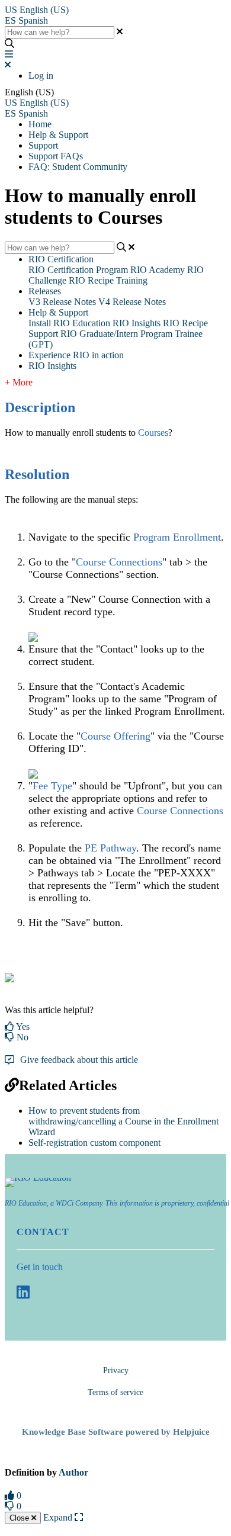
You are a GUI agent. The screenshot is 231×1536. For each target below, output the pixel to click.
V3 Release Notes (62, 302)
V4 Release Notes (132, 302)
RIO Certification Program (78, 270)
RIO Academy (157, 270)
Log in (40, 75)
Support (43, 145)
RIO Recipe (185, 323)
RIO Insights (137, 323)
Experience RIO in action (76, 355)
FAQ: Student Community (77, 167)
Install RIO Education (69, 323)
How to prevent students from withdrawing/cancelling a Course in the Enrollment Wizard (123, 1121)
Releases (44, 291)
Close (20, 1517)
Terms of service (115, 1392)
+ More (19, 382)
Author (73, 1472)
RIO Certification (61, 259)
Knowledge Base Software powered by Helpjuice (116, 1432)
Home (40, 124)
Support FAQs (55, 156)
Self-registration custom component (94, 1142)
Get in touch (40, 1267)
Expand (59, 1517)
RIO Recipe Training (108, 280)
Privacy (116, 1370)
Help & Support (58, 135)
